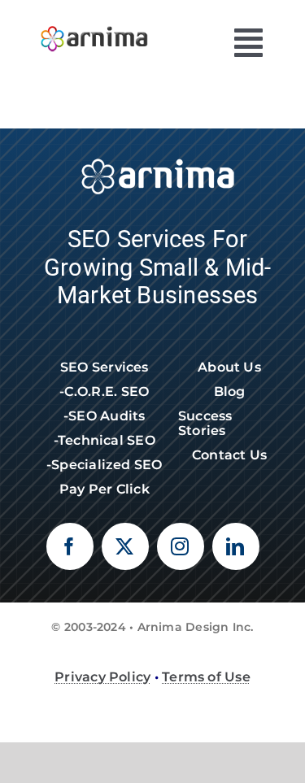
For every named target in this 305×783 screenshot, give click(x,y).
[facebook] (70, 546)
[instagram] (180, 546)
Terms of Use (206, 677)
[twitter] (125, 546)
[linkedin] (235, 546)
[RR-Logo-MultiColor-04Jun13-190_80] (94, 22)
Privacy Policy (102, 677)
